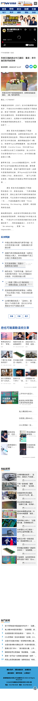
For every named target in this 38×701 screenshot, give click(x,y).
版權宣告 (28, 669)
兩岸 (11, 12)
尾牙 (26, 316)
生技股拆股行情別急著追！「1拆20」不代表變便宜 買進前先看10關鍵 (31, 446)
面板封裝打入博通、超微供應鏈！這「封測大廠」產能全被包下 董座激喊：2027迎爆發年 (31, 343)
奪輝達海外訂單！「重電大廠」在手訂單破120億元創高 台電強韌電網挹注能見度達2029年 (7, 343)
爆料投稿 (19, 673)
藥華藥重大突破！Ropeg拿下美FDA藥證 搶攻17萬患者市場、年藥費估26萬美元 (13, 446)
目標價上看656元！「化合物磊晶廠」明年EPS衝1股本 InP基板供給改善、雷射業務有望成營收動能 (26, 418)
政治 (19, 9)
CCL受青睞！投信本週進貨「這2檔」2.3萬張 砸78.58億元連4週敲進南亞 (27, 425)
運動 (26, 12)
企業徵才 (27, 673)
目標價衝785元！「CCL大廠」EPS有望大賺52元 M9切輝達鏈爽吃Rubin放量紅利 (31, 380)
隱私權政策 (19, 669)
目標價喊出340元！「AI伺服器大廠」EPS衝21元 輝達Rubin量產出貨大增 (31, 361)
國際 (19, 12)
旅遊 (34, 12)
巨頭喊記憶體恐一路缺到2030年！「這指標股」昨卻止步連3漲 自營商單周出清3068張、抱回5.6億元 (18, 361)
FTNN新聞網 (5, 53)
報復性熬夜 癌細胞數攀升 (18, 343)
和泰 (11, 316)
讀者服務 (11, 673)
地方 (4, 12)
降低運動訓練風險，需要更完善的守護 (31, 433)
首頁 (4, 9)
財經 (26, 9)
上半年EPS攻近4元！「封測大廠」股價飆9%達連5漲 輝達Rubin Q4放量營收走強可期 (27, 394)
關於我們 (10, 669)
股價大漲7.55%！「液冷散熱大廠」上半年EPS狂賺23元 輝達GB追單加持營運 (18, 380)
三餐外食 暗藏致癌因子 (6, 361)
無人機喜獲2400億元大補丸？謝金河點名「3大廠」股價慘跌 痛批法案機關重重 (26, 412)
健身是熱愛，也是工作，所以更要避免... (12, 433)
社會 (34, 9)
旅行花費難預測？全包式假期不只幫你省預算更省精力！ (6, 380)
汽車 (19, 316)
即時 (11, 9)
